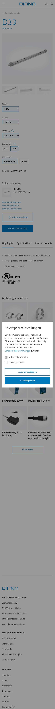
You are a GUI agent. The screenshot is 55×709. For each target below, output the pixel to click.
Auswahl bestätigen (27, 371)
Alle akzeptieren (27, 380)
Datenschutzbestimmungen (17, 350)
